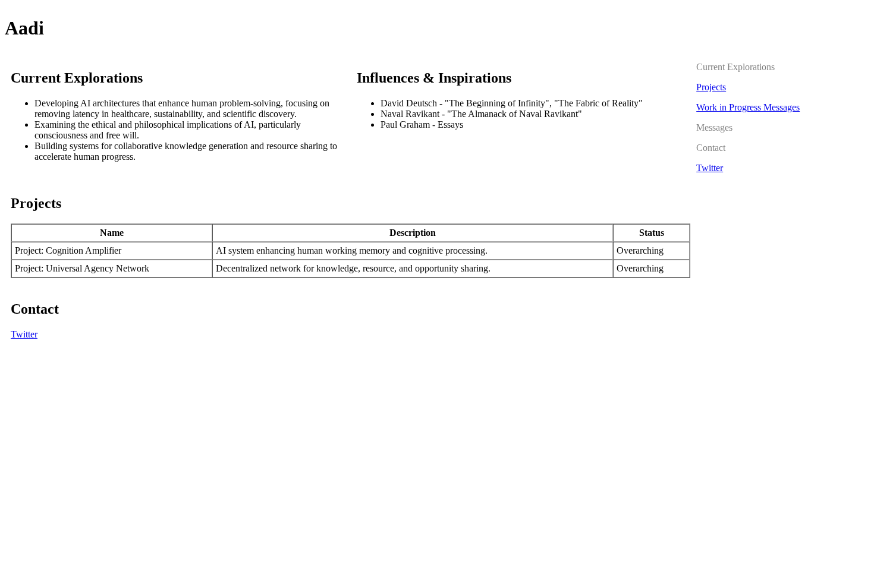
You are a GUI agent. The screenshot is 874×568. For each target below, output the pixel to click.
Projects (711, 87)
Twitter (24, 334)
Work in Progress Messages (748, 107)
